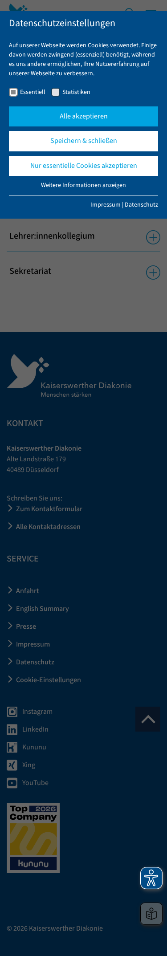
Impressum (105, 204)
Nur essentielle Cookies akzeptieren (83, 166)
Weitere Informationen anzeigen (83, 185)
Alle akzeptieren (84, 116)
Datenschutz (141, 204)
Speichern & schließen (83, 141)
